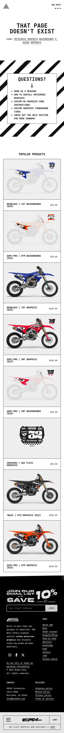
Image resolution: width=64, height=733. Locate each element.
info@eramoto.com (16, 698)
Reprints (36, 42)
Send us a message (25, 91)
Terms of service (44, 698)
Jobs (45, 655)
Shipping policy (44, 688)
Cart (55, 720)
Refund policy (42, 692)
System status (50, 659)
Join (51, 608)
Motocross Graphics (26, 39)
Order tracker (50, 631)
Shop (52, 727)
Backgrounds (46, 39)
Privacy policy (43, 695)
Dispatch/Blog (50, 635)
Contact (47, 652)
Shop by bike (49, 638)
